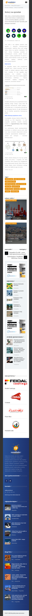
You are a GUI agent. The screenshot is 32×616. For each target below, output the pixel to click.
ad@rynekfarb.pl (9, 490)
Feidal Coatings (10, 388)
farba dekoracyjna (19, 179)
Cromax (7, 402)
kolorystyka (15, 186)
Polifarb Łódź (9, 431)
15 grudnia (17, 601)
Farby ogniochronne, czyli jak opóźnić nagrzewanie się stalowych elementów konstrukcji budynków (19, 597)
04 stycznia (17, 581)
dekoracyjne (9, 179)
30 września (14, 543)
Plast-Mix (8, 416)
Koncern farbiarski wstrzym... (19, 284)
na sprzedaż (9, 188)
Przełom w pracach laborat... (19, 291)
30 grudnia (14, 510)
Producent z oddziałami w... (17, 305)
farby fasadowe (21, 184)
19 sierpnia (16, 309)
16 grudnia (21, 590)
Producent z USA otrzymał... (18, 298)
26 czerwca (16, 345)
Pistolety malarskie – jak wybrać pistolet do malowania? (19, 341)
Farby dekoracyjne (15, 5)
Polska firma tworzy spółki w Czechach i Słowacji (19, 531)
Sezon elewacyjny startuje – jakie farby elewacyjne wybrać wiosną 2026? (19, 350)
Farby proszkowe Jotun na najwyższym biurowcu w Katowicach (18, 587)
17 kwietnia (16, 355)
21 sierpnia (16, 295)
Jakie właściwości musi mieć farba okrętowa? (19, 523)
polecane (16, 188)
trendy (7, 191)
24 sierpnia (16, 288)
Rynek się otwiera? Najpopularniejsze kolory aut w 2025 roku (19, 506)
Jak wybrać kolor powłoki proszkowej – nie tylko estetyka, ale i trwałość (19, 359)
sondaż (23, 188)
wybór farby (14, 191)
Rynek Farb (7, 5)
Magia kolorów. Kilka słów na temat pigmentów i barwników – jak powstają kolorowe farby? (19, 566)
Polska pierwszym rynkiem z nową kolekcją (14, 212)
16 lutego (17, 570)
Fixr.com (8, 186)
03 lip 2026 (10, 241)
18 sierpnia (16, 316)
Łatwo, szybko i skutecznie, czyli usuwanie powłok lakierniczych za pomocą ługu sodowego (19, 577)
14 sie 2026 (10, 217)
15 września (17, 559)
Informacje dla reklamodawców (12, 495)
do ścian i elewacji (9, 7)
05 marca (14, 535)
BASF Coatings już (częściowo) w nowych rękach (19, 515)
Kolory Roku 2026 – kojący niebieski (18, 540)
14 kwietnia (16, 364)
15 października (15, 518)
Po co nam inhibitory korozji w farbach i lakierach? (19, 556)
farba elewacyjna (10, 181)
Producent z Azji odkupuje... (18, 312)
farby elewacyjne (10, 184)
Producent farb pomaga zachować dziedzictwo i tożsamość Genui (16, 237)
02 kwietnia (14, 526)
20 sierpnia (16, 302)
